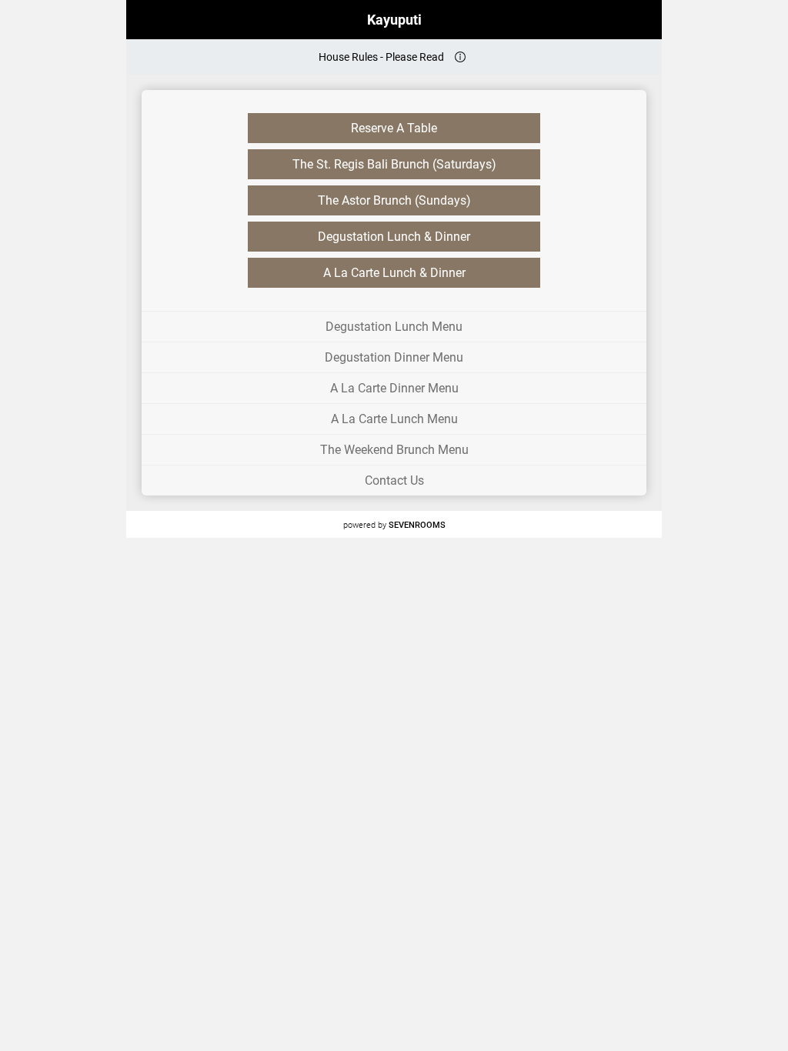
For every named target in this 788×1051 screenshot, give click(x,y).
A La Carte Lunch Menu (394, 419)
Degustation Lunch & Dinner (394, 236)
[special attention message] (460, 57)
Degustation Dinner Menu (394, 357)
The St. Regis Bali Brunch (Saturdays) (394, 164)
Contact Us (394, 480)
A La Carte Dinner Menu (394, 388)
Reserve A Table (394, 128)
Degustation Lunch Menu (394, 326)
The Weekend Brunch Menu (394, 449)
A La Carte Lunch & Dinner (394, 272)
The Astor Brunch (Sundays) (394, 200)
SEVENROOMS (417, 524)
